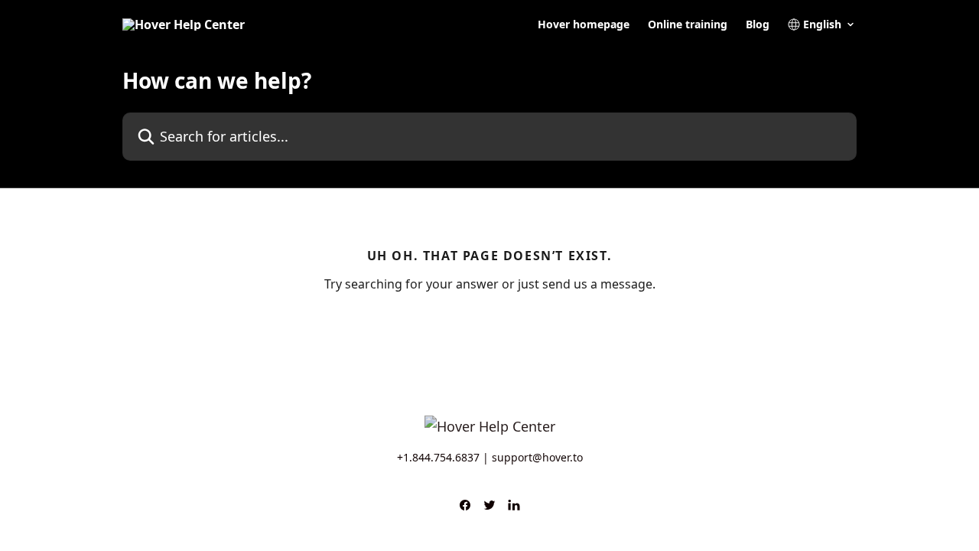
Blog (757, 24)
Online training (687, 24)
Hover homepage (583, 24)
